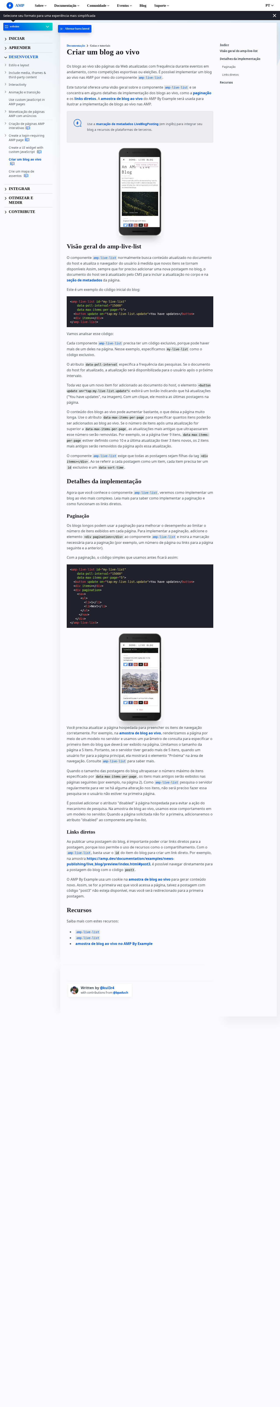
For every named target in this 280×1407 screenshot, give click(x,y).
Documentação (65, 5)
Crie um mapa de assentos (21, 173)
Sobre (39, 5)
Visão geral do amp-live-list (239, 51)
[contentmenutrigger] (246, 46)
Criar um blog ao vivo (25, 159)
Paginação (229, 67)
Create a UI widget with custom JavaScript (26, 149)
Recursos (226, 82)
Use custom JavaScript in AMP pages (27, 102)
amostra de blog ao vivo (122, 98)
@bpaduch (120, 993)
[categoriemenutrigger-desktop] (74, 29)
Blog (143, 5)
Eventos (123, 5)
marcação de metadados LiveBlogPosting (127, 124)
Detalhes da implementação (240, 59)
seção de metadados (84, 280)
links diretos (85, 98)
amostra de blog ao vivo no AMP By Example (113, 943)
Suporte (160, 5)
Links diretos (230, 75)
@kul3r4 (107, 987)
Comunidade (96, 5)
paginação (202, 93)
